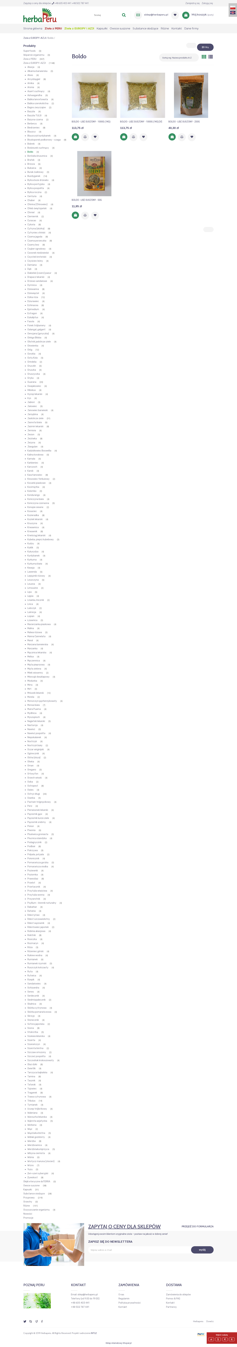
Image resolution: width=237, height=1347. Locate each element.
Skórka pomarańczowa (39, 1012)
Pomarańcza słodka (37, 866)
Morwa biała (33, 705)
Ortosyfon (32, 773)
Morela (30, 697)
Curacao (31, 220)
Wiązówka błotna (36, 1133)
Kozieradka (33, 515)
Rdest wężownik (35, 923)
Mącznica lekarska (36, 652)
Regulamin (123, 1298)
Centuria (31, 196)
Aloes (30, 75)
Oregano (31, 769)
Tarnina (31, 1076)
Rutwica (31, 975)
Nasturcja (32, 725)
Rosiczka (32, 939)
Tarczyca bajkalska (37, 1072)
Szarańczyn (33, 1044)
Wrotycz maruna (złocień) (40, 1161)
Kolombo (31, 491)
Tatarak (31, 1084)
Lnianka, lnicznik (35, 600)
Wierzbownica (34, 1145)
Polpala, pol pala (35, 854)
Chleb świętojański (37, 208)
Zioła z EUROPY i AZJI (34, 63)
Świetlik (31, 1068)
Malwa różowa (34, 632)
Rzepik (30, 979)
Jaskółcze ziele (35, 418)
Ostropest (32, 785)
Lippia (30, 596)
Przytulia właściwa (37, 890)
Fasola (30, 321)
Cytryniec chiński (36, 232)
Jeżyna (31, 442)
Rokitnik (31, 935)
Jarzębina (32, 414)
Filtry (206, 47)
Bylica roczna (34, 192)
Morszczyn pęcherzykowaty (42, 701)
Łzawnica (32, 620)
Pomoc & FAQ (173, 1298)
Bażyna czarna (35, 119)
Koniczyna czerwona (38, 503)
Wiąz (29, 1129)
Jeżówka (32, 438)
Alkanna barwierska (37, 71)
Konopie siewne (35, 507)
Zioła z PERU (29, 59)
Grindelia (31, 361)
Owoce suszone (31, 1185)
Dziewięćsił (33, 293)
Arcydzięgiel (33, 79)
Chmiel (31, 212)
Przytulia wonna (35, 894)
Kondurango (33, 495)
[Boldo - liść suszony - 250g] (191, 95)
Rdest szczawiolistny (38, 919)
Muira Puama (34, 709)
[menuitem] (34, 28)
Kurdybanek (33, 555)
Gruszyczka (33, 374)
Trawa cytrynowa (36, 1096)
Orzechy (27, 1201)
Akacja (30, 67)
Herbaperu (198, 1321)
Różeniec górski (35, 951)
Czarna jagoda (34, 236)
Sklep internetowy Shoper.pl (119, 1343)
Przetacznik (33, 886)
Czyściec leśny (35, 261)
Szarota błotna (35, 1048)
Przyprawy (29, 1197)
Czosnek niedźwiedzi (38, 252)
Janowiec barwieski (37, 410)
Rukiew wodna (34, 955)
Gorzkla (31, 353)
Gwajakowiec (34, 386)
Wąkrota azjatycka (37, 1121)
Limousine (32, 588)
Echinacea (32, 305)
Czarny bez (33, 244)
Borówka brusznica (37, 156)
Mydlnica (31, 713)
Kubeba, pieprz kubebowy (40, 539)
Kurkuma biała (34, 563)
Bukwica (31, 168)
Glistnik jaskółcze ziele (39, 341)
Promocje (28, 1217)
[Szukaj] (124, 15)
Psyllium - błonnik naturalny (41, 903)
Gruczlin (31, 366)
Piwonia (31, 830)
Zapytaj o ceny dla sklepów (124, 1226)
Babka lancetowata (37, 99)
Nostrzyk (32, 741)
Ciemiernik (32, 216)
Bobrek (31, 143)
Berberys (32, 123)
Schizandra (33, 987)
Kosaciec (32, 511)
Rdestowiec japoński (38, 927)
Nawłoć (31, 729)
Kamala (31, 458)
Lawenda (32, 571)
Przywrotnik (33, 899)
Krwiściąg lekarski (36, 535)
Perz (29, 806)
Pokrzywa (32, 850)
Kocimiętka (33, 487)
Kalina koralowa (35, 454)
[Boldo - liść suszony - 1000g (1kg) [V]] (142, 95)
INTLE (94, 1333)
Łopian (30, 616)
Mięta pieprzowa (35, 664)
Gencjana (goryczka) (38, 333)
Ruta (30, 971)
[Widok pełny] (210, 57)
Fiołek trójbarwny (36, 325)
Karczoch (32, 466)
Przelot (31, 882)
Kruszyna (32, 523)
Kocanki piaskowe (36, 483)
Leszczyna (33, 580)
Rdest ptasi (33, 915)
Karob (30, 471)
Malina (30, 628)
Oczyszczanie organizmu (36, 1209)
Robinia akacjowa (36, 931)
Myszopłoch (33, 717)
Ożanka (31, 798)
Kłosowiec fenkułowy (38, 479)
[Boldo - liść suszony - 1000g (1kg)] (94, 95)
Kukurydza (32, 551)
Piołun (30, 826)
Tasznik (31, 1080)
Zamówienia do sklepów (178, 1294)
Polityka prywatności (129, 1302)
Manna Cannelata (36, 636)
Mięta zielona (34, 668)
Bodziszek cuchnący (38, 147)
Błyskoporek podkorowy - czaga (44, 139)
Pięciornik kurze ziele (38, 818)
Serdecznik (33, 995)
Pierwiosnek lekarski (37, 810)
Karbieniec (32, 462)
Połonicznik (33, 858)
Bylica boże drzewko (38, 180)
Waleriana (32, 1113)
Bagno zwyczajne (36, 107)
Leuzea (31, 584)
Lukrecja (31, 612)
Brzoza (31, 164)
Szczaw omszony (36, 1052)
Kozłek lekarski (35, 519)
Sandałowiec (34, 983)
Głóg (29, 349)
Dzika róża (32, 297)
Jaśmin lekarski (35, 426)
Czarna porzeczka (36, 240)
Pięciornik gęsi (34, 814)
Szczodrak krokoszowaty (40, 1060)
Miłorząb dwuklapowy (38, 676)
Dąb (29, 269)
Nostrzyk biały (34, 745)
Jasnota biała (34, 422)
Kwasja (31, 567)
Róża (30, 947)
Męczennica (33, 660)
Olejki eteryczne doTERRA (36, 1181)
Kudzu (30, 543)
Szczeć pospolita (36, 1056)
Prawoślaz (32, 878)
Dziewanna (33, 289)
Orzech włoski (34, 777)
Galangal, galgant (36, 329)
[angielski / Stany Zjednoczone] (232, 12)
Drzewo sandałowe (37, 281)
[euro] (225, 1339)
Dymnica (32, 285)
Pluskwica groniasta (37, 834)
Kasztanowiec (34, 475)
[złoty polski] (211, 1339)
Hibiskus (31, 390)
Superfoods (29, 51)
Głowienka (32, 345)
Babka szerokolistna (37, 103)
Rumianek (32, 959)
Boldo (30, 152)
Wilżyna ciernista (36, 1153)
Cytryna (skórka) (35, 228)
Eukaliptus (32, 317)
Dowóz (210, 1321)
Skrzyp (31, 1016)
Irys (29, 398)
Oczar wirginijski (35, 749)
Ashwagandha (34, 95)
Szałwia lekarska (36, 1036)
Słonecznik (33, 1020)
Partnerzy (171, 1307)
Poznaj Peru (33, 1285)
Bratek (31, 160)
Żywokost (32, 1177)
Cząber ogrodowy (36, 248)
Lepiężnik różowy (36, 575)
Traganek (32, 1092)
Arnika (30, 83)
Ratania (31, 911)
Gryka (30, 378)
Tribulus (31, 1100)
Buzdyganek (33, 176)
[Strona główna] (40, 14)
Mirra (29, 685)
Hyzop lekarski (34, 394)
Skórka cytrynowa (36, 1008)
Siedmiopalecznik (36, 999)
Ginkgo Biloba (34, 337)
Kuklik (30, 547)
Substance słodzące (34, 1193)
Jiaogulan (32, 446)
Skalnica (31, 1003)
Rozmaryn (32, 943)
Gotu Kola (32, 357)
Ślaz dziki (32, 1064)
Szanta (31, 1040)
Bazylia (31, 111)
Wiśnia (30, 1157)
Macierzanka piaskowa (39, 624)
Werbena (31, 1125)
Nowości (27, 1213)
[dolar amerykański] (218, 1339)
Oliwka (30, 761)
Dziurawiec (33, 301)
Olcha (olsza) (33, 757)
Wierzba (31, 1141)
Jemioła (31, 430)
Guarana (31, 382)
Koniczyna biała (35, 499)
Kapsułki (27, 1189)
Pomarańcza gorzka (37, 862)
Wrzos (30, 1165)
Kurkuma (32, 559)
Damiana (32, 265)
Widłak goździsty (36, 1137)
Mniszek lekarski (35, 693)
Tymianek (32, 1104)
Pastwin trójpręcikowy (39, 802)
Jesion (30, 434)
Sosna (30, 1028)
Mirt (29, 689)
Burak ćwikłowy (35, 172)
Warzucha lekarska (37, 1117)
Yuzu (30, 1169)
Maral (30, 640)
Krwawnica (33, 527)
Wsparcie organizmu (33, 55)
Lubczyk (31, 608)
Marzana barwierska (37, 644)
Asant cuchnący (35, 91)
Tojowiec (32, 1088)
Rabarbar (32, 907)
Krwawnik (32, 531)
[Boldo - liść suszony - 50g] (94, 173)
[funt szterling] (232, 1339)
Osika (30, 781)
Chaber (31, 200)
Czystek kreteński (36, 257)
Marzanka (32, 648)
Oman (30, 765)
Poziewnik (32, 870)
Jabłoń (31, 402)
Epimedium (33, 309)
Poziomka (32, 874)
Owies (30, 789)
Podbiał (31, 846)
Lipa (29, 592)
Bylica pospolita (35, 188)
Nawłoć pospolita (36, 733)
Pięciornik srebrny (36, 822)
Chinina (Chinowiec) (37, 204)
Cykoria (31, 224)
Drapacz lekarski (35, 277)
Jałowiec (32, 406)
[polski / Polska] (232, 7)
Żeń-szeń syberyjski (37, 1173)
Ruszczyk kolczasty (37, 967)
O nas (121, 1294)
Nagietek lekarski (36, 721)
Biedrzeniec (33, 127)
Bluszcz (31, 131)
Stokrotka (32, 1032)
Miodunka (32, 680)
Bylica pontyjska (35, 184)
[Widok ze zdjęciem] (204, 57)
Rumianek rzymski (36, 963)
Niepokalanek (34, 737)
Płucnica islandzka (37, 838)
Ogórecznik (33, 753)
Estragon (32, 313)
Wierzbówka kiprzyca (38, 1149)
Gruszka (31, 370)
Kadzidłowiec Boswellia (39, 450)
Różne (26, 1205)
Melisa (30, 656)
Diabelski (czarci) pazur (39, 273)
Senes (30, 991)
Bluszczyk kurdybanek (39, 135)
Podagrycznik (34, 842)
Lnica (30, 604)
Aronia (30, 87)
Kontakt (122, 1307)
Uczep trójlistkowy (37, 1108)
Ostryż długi (33, 794)
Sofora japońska (35, 1024)
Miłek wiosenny (35, 672)
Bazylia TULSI (34, 115)
